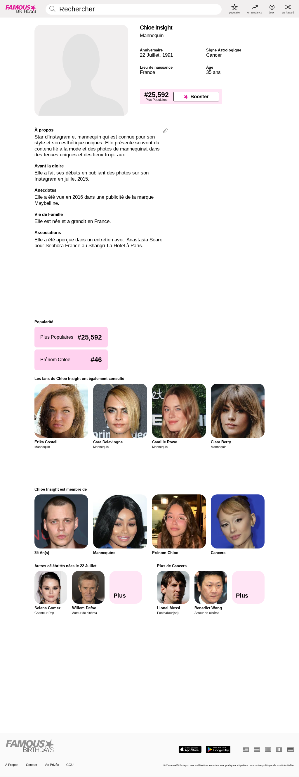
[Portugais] (268, 749)
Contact (31, 764)
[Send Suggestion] (165, 132)
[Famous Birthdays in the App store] (190, 749)
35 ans (213, 72)
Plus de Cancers (172, 566)
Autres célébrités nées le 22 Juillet (65, 566)
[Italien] (279, 749)
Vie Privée (52, 764)
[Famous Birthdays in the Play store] (218, 749)
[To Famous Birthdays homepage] (21, 9)
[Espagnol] (257, 749)
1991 (167, 55)
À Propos (11, 764)
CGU (70, 764)
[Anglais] (246, 749)
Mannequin (152, 35)
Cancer (214, 55)
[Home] (76, 746)
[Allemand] (290, 749)
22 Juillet (149, 55)
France (147, 72)
